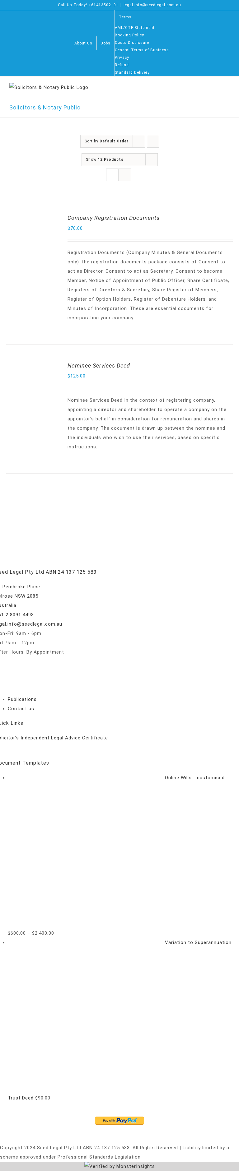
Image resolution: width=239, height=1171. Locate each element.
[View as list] (125, 175)
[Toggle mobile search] (215, 91)
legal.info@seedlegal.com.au (152, 5)
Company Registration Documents (114, 218)
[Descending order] (153, 141)
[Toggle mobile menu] (227, 91)
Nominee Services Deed (99, 365)
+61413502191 (103, 5)
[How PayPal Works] (119, 1121)
